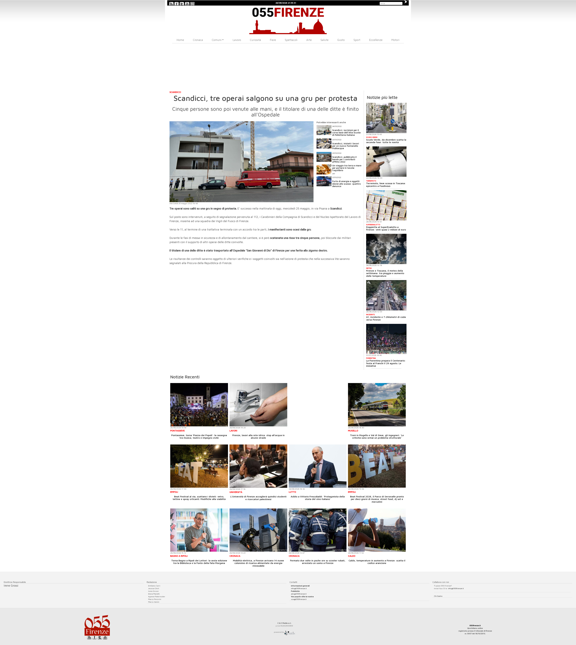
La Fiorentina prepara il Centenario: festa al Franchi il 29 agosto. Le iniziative (386, 363)
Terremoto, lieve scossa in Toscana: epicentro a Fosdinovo (386, 184)
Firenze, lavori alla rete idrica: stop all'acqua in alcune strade (258, 436)
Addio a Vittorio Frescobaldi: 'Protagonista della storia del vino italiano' (318, 498)
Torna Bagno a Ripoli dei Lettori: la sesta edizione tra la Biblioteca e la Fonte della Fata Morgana (199, 562)
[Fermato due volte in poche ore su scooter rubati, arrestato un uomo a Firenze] (317, 530)
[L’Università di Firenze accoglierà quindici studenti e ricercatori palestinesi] (258, 466)
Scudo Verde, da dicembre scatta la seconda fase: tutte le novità (386, 141)
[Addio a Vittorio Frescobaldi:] (317, 466)
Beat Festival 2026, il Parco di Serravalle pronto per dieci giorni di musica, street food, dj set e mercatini (377, 499)
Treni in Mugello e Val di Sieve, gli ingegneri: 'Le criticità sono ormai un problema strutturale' (377, 436)
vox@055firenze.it (298, 599)
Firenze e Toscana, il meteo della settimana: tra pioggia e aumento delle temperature (385, 273)
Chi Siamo (438, 596)
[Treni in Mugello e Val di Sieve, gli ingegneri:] (377, 404)
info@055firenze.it (299, 588)
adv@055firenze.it (298, 594)
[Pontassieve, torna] (199, 404)
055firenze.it (475, 625)
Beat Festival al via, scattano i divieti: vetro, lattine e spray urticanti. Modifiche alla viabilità (199, 498)
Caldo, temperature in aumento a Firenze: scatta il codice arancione (377, 562)
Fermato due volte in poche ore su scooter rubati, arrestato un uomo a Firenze (317, 562)
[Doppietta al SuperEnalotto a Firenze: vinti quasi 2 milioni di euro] (386, 205)
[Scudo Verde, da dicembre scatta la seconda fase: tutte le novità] (386, 118)
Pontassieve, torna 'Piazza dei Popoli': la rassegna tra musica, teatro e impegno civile (199, 436)
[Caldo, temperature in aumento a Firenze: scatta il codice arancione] (377, 530)
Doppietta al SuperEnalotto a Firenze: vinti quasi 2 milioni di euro (386, 228)
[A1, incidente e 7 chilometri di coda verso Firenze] (386, 295)
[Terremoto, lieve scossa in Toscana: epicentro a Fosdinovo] (386, 161)
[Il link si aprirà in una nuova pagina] (289, 632)
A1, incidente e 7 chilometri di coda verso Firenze (386, 318)
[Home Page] (288, 20)
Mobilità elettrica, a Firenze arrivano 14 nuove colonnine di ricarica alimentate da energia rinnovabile (258, 563)
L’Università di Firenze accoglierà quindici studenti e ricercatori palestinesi (258, 498)
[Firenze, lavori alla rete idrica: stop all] (258, 404)
